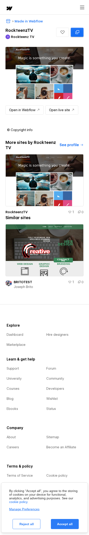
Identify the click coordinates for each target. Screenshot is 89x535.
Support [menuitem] (13, 368)
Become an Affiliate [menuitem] (61, 447)
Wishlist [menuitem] (52, 399)
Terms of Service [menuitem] (20, 475)
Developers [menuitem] (55, 388)
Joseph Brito (23, 287)
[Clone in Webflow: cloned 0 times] (77, 32)
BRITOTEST (23, 282)
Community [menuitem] (55, 378)
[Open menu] (82, 7)
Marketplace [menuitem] (16, 345)
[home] (9, 9)
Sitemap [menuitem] (52, 437)
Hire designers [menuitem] (57, 334)
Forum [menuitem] (51, 368)
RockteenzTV (16, 212)
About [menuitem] (11, 437)
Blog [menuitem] (10, 399)
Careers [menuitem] (13, 447)
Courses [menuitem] (13, 388)
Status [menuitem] (51, 409)
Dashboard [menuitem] (15, 334)
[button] (62, 32)
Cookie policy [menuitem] (57, 475)
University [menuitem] (14, 378)
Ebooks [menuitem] (12, 409)
